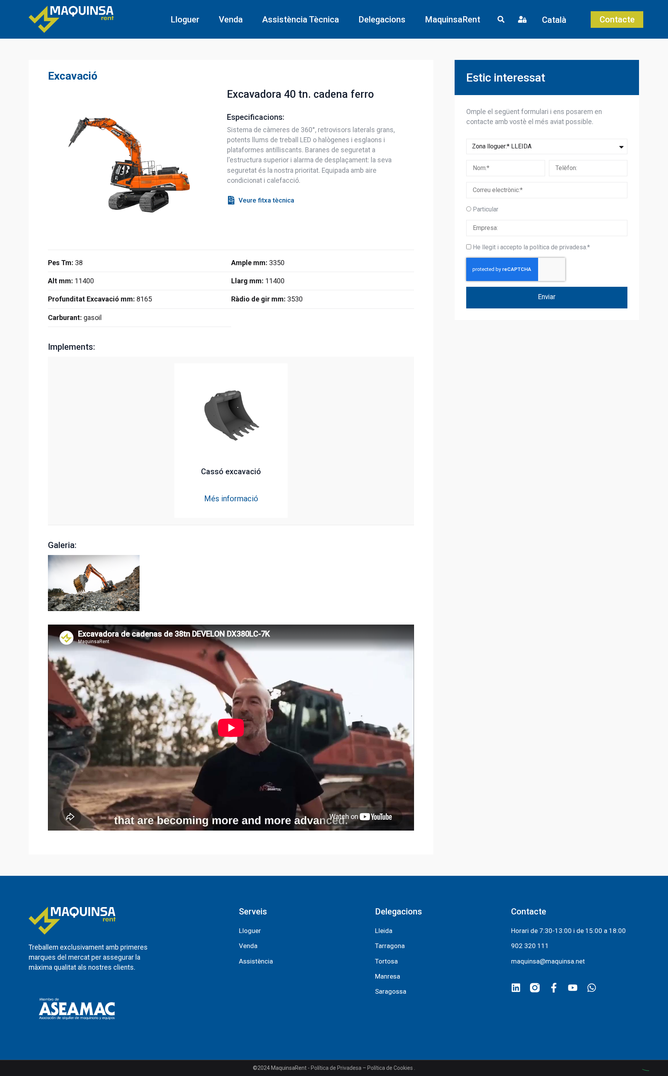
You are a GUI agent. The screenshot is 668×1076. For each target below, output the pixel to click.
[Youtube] (573, 988)
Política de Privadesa (336, 1068)
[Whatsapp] (591, 988)
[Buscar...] (501, 20)
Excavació (72, 76)
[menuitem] (559, 19)
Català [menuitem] (554, 19)
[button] (185, 19)
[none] (559, 19)
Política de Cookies (390, 1068)
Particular (485, 209)
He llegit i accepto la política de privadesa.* (531, 247)
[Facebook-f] (554, 988)
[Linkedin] (516, 988)
